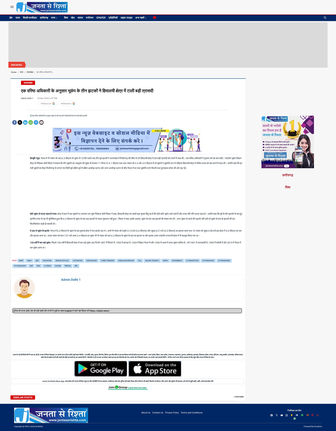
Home (13, 72)
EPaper (101, 17)
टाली (31, 266)
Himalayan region (126, 261)
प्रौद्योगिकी (113, 17)
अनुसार (29, 261)
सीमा (76, 266)
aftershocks (208, 261)
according (77, 261)
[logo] (42, 7)
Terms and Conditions (192, 412)
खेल (73, 17)
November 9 (177, 261)
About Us (145, 412)
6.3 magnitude (192, 261)
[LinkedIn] (25, 121)
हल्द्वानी (21, 261)
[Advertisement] (168, 42)
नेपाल (38, 266)
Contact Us (157, 412)
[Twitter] (20, 121)
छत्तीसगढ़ (44, 17)
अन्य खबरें (139, 17)
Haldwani (47, 261)
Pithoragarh (20, 266)
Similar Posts (22, 397)
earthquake (91, 261)
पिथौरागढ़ (68, 266)
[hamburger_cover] (12, 7)
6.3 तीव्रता (47, 266)
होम (10, 17)
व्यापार (80, 17)
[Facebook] (14, 121)
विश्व (66, 17)
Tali (139, 261)
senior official (62, 261)
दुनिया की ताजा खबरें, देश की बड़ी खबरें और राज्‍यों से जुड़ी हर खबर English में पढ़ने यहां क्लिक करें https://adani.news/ (61, 310)
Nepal (165, 261)
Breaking (16, 65)
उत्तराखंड (30, 72)
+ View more (239, 397)
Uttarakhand (224, 261)
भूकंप (37, 261)
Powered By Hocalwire (313, 426)
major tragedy (152, 261)
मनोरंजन (89, 17)
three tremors (107, 261)
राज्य (53, 17)
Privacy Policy (172, 412)
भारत (17, 17)
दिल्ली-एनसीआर (30, 17)
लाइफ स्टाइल (126, 17)
